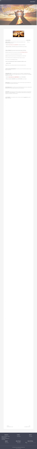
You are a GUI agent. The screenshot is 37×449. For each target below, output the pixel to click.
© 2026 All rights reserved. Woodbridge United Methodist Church (18, 447)
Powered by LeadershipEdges (18, 448)
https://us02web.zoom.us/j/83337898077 (13, 44)
